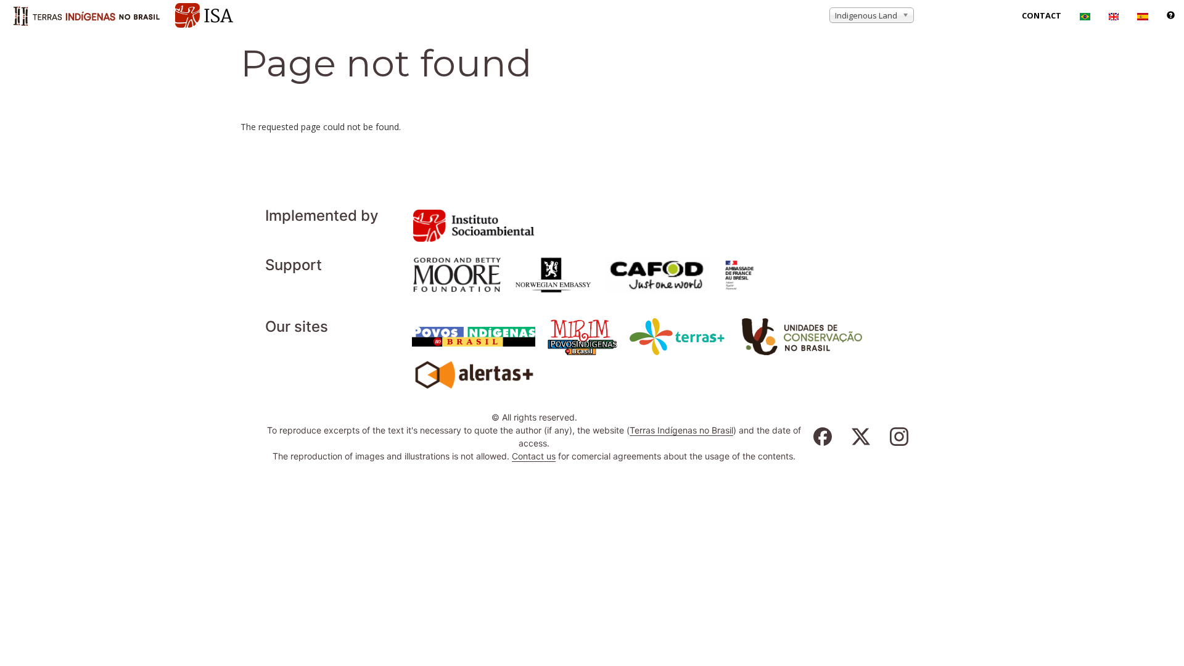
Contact (1041, 15)
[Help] (1170, 15)
